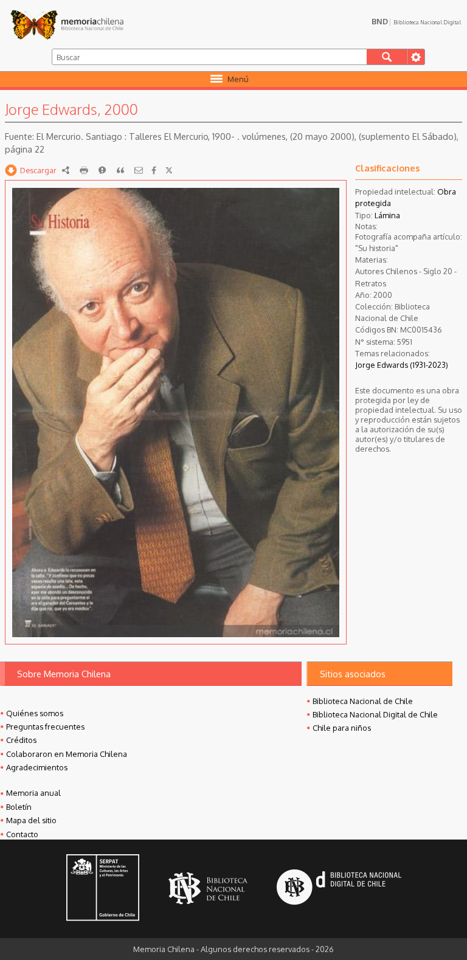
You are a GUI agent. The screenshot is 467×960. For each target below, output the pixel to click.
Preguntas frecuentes (45, 726)
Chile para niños (342, 728)
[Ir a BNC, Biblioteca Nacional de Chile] (208, 889)
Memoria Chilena (67, 24)
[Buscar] (387, 56)
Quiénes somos (34, 713)
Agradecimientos (36, 767)
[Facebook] (154, 170)
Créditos (21, 740)
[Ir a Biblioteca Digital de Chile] (339, 889)
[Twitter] (169, 170)
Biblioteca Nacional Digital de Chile (375, 714)
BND (416, 21)
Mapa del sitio (31, 820)
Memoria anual (33, 793)
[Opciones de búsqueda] (415, 56)
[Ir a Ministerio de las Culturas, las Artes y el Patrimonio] (103, 889)
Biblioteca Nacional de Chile (363, 701)
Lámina (387, 215)
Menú (238, 79)
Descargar (38, 170)
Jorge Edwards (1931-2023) (401, 365)
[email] (139, 170)
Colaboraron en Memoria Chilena (66, 754)
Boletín (19, 807)
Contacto (22, 834)
